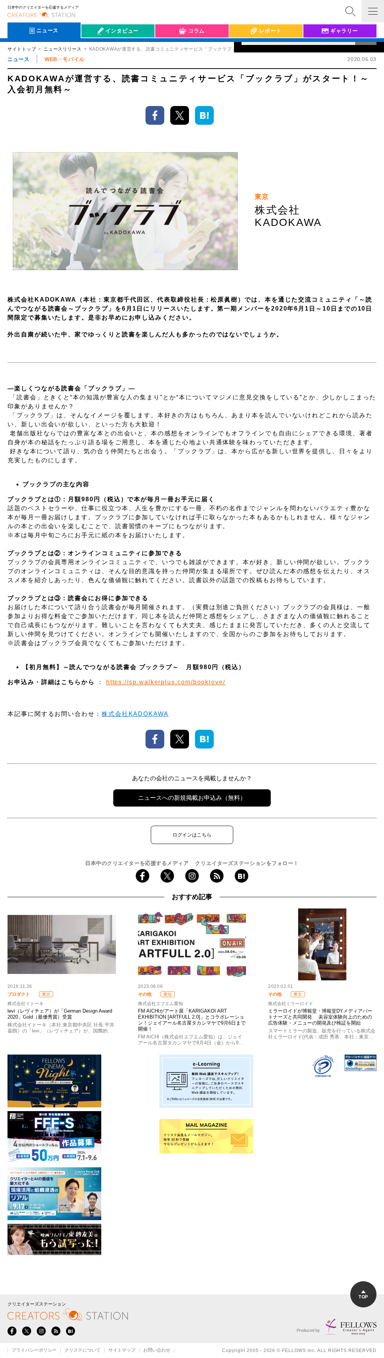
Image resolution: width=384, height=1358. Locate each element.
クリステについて (82, 1350)
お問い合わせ (156, 1350)
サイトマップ (121, 1350)
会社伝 (96, 48)
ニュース (18, 59)
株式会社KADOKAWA (135, 714)
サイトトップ (22, 49)
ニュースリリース (63, 49)
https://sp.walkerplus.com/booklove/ (165, 682)
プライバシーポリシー (34, 1350)
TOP (363, 1297)
